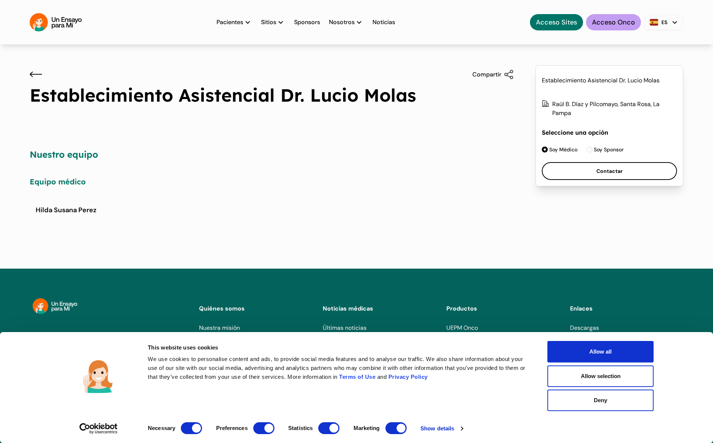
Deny (600, 400)
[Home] (56, 22)
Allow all (600, 351)
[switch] (263, 428)
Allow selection (601, 376)
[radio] (559, 149)
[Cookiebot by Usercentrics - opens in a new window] (98, 428)
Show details (437, 428)
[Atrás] (36, 74)
